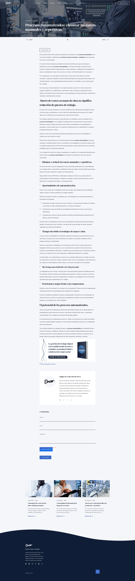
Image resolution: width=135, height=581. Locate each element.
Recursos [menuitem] (65, 3)
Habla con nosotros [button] (124, 3)
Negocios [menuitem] (38, 3)
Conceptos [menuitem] (52, 3)
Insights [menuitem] (45, 3)
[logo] (28, 545)
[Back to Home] (8, 3)
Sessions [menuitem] (59, 3)
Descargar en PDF (45, 50)
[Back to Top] (98, 572)
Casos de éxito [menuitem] (73, 3)
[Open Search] (115, 3)
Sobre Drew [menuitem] (82, 3)
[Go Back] (67, 40)
